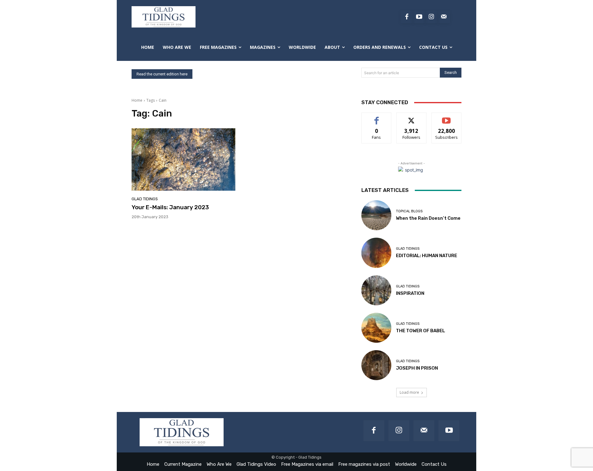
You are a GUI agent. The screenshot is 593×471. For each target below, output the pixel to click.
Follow (411, 117)
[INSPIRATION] (376, 290)
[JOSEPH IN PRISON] (376, 365)
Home (137, 100)
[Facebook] (407, 17)
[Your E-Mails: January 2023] (183, 159)
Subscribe (446, 117)
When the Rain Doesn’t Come (428, 218)
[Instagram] (431, 17)
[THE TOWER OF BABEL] (376, 328)
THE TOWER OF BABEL (420, 330)
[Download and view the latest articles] (164, 17)
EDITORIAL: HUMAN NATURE (426, 255)
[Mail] (424, 430)
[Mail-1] (444, 17)
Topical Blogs (409, 211)
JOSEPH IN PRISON (417, 368)
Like (376, 117)
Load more (409, 392)
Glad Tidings (145, 199)
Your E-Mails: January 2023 (170, 207)
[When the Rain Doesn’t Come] (376, 215)
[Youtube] (419, 17)
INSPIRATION (410, 293)
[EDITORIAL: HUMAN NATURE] (376, 253)
